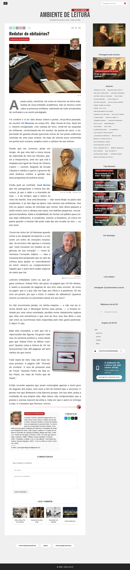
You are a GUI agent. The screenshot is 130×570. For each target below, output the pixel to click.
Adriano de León (99, 90)
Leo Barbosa (113, 129)
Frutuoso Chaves (118, 114)
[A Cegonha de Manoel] (109, 225)
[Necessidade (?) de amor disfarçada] (109, 178)
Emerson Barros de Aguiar (103, 111)
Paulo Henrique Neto (101, 148)
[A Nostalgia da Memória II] (109, 213)
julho (98, 336)
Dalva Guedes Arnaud (115, 102)
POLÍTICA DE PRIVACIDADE (108, 351)
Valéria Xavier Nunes (101, 154)
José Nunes (43, 185)
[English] (76, 28)
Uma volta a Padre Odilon (20, 521)
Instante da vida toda (36, 521)
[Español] (79, 28)
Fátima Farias (98, 117)
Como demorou (70, 521)
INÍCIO (46, 545)
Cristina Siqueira (100, 102)
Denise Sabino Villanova (102, 105)
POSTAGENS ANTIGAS (63, 545)
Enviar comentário (20, 492)
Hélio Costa (98, 123)
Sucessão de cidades (53, 521)
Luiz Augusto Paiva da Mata (103, 132)
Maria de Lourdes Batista (103, 138)
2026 (95, 330)
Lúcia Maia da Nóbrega (102, 135)
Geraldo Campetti (112, 117)
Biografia (119, 32)
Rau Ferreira (98, 151)
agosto (99, 333)
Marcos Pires (116, 135)
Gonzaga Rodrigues (19, 39)
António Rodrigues (118, 93)
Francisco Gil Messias (101, 114)
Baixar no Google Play (109, 377)
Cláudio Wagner (99, 99)
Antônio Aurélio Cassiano (103, 96)
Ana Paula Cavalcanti (101, 93)
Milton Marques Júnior (102, 141)
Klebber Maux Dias (100, 129)
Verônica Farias (116, 154)
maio (98, 343)
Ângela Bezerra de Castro (103, 157)
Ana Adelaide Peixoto (115, 90)
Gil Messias (27, 123)
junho (98, 340)
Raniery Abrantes (117, 148)
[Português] (72, 28)
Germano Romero (100, 120)
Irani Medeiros (109, 123)
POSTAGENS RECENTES (27, 545)
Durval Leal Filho (100, 108)
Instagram (119, 26)
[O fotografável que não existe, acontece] (109, 190)
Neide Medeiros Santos (102, 144)
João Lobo (107, 126)
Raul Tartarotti (111, 151)
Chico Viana (118, 96)
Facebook (119, 29)
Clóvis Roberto (112, 99)
